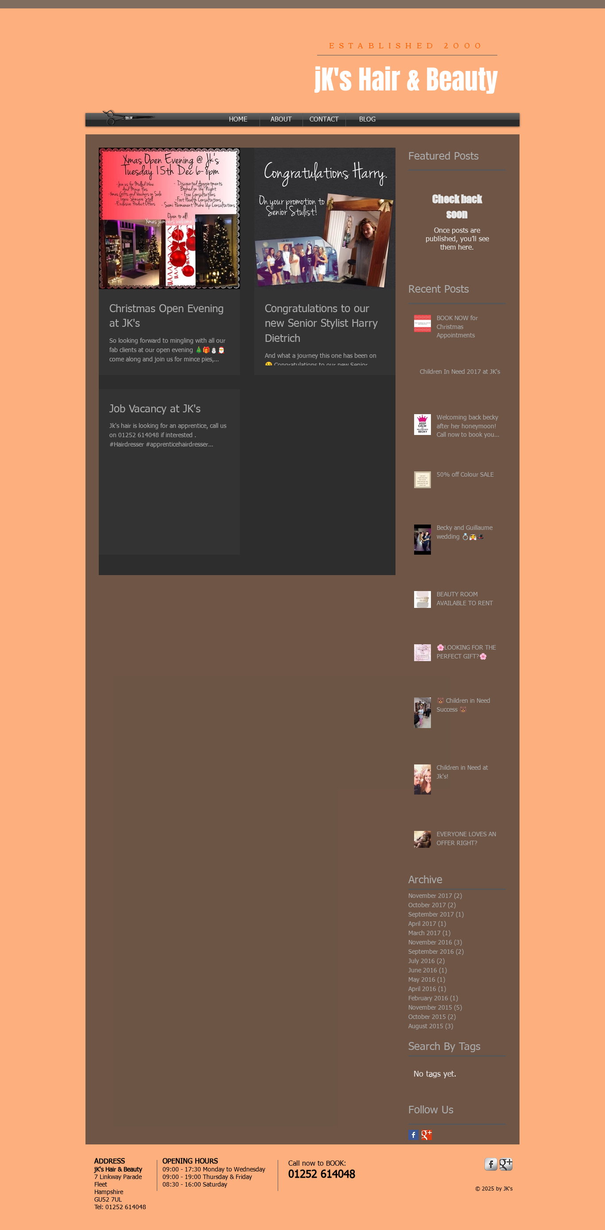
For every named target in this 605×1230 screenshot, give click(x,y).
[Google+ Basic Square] (427, 1135)
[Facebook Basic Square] (413, 1135)
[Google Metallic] (506, 1164)
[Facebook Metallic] (491, 1164)
